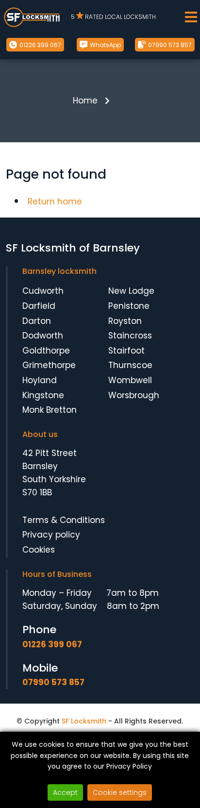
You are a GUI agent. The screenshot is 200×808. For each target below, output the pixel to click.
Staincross (130, 335)
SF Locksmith (84, 721)
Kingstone (43, 395)
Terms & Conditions (63, 520)
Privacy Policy (129, 766)
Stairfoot (126, 350)
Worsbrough (133, 395)
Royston (125, 321)
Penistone (129, 306)
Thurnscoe (130, 365)
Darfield (38, 306)
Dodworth (42, 335)
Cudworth (43, 291)
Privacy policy (51, 534)
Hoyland (39, 380)
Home (85, 100)
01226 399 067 (39, 45)
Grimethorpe (49, 365)
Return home (55, 201)
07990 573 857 (169, 45)
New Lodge (131, 291)
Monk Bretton (49, 410)
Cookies (38, 550)
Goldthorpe (46, 350)
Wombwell (130, 380)
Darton (36, 321)
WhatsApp (104, 45)
